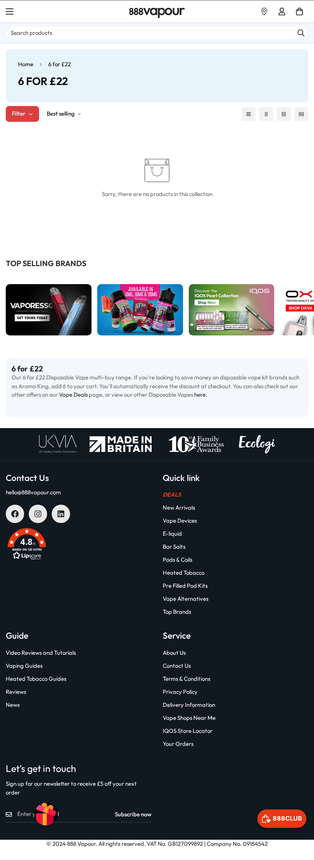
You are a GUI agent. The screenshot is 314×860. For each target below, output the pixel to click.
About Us (174, 652)
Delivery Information (189, 704)
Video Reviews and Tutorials (41, 652)
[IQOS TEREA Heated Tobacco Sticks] (232, 309)
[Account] (282, 11)
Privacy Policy (180, 691)
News (13, 704)
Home (25, 64)
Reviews (16, 691)
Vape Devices (180, 520)
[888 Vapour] (157, 11)
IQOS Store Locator (188, 730)
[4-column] (301, 114)
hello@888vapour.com (33, 492)
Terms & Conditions (186, 678)
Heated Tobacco (183, 572)
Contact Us (177, 665)
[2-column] (266, 114)
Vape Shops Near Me (189, 717)
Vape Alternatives (185, 598)
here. (200, 394)
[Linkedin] (61, 514)
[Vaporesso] (49, 309)
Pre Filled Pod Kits (185, 585)
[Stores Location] (264, 11)
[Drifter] (140, 309)
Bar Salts (174, 546)
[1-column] (248, 114)
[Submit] (301, 32)
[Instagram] (38, 514)
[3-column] (284, 114)
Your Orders (178, 743)
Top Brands (177, 611)
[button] (299, 11)
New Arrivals (179, 507)
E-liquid (172, 533)
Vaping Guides (24, 665)
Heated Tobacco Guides (36, 678)
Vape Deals (73, 394)
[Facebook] (15, 514)
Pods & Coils (177, 559)
